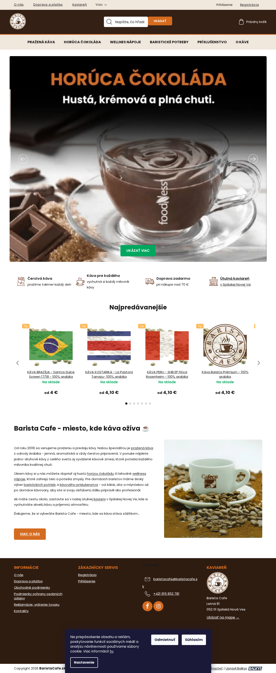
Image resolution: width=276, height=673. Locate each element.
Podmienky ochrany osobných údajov (38, 596)
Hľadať (160, 21)
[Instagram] (158, 606)
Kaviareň (79, 4)
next (258, 362)
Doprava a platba (48, 4)
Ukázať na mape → (223, 617)
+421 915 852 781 (166, 593)
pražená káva (142, 448)
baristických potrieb (40, 484)
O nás (19, 4)
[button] (23, 159)
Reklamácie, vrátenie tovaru (36, 604)
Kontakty (21, 611)
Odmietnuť (164, 639)
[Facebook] (147, 606)
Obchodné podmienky (32, 587)
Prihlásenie (86, 581)
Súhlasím (194, 639)
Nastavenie (84, 662)
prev (17, 362)
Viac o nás (30, 534)
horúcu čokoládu (100, 473)
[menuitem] (41, 42)
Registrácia (249, 5)
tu (111, 651)
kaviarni (100, 499)
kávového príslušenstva (79, 484)
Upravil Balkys (236, 668)
